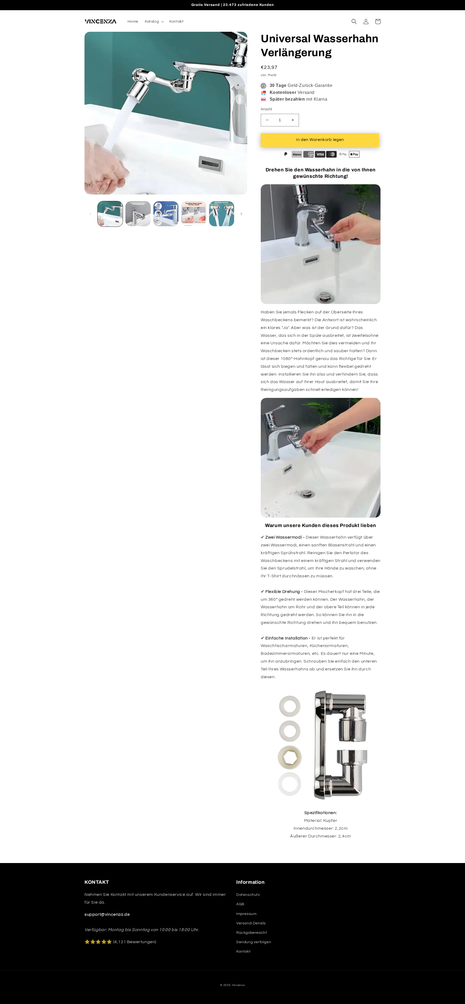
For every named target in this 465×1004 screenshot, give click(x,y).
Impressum (246, 914)
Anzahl (266, 109)
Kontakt (243, 951)
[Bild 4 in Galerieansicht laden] (193, 213)
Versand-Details (251, 923)
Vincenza (238, 985)
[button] (154, 21)
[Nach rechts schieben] (241, 214)
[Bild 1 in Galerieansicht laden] (110, 213)
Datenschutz (248, 895)
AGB (240, 904)
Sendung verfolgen (253, 942)
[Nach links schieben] (90, 214)
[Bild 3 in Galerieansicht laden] (165, 213)
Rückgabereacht (251, 933)
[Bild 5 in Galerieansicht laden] (221, 213)
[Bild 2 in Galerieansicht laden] (137, 213)
